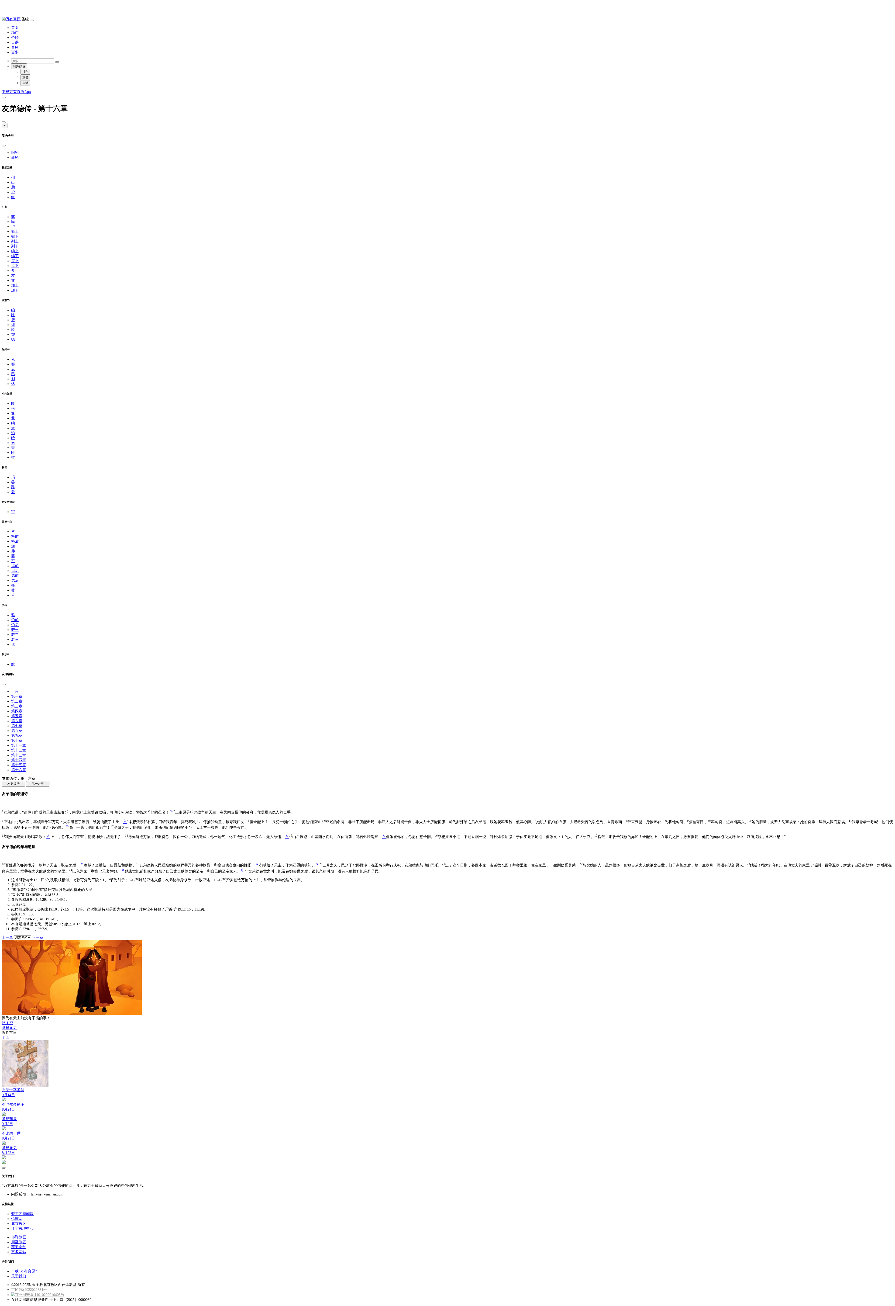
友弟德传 (13, 784)
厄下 (15, 266)
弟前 (15, 576)
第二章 (16, 701)
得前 (15, 566)
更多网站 (18, 1252)
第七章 (16, 726)
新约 (15, 157)
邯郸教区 (18, 1237)
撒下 (15, 236)
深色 (25, 77)
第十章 (16, 740)
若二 (15, 635)
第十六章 (18, 770)
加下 (15, 290)
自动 (25, 83)
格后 (15, 541)
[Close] (4, 122)
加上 (15, 285)
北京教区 (18, 1224)
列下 (15, 246)
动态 (15, 33)
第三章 (16, 706)
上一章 (7, 937)
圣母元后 (9, 1028)
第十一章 (18, 745)
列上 (15, 241)
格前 (15, 536)
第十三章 (18, 755)
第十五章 (18, 765)
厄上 (15, 261)
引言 (15, 691)
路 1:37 (7, 1023)
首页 (15, 28)
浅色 (25, 71)
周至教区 (18, 1242)
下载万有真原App (16, 92)
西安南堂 (18, 1247)
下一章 (37, 937)
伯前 (15, 620)
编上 (15, 251)
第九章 (16, 736)
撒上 (15, 231)
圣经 (15, 37)
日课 (15, 42)
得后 (15, 571)
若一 (15, 630)
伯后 (15, 625)
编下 (15, 256)
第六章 (16, 721)
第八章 (16, 731)
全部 (5, 1037)
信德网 (16, 1219)
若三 (15, 639)
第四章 (16, 711)
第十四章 (18, 760)
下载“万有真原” (24, 1271)
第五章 (16, 716)
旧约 (15, 153)
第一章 (16, 696)
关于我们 (18, 1276)
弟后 (15, 580)
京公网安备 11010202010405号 (39, 1295)
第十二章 (18, 750)
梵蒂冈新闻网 (22, 1214)
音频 (15, 47)
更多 (15, 52)
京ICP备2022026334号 (29, 1290)
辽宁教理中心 (22, 1228)
